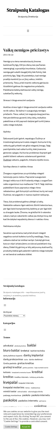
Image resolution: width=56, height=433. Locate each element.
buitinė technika (37, 350)
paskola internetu (40, 395)
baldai (31, 345)
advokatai (8, 345)
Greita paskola (9, 363)
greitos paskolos (28, 368)
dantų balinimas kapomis (12, 356)
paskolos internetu (28, 400)
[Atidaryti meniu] (28, 30)
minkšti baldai (9, 391)
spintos (40, 406)
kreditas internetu (22, 377)
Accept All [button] (26, 427)
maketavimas (35, 388)
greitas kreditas (26, 363)
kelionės (7, 372)
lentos (27, 388)
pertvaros (42, 401)
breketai (25, 350)
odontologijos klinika (35, 392)
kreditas (8, 376)
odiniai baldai (22, 392)
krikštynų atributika (36, 377)
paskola (26, 395)
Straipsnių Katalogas (28, 10)
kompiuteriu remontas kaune (21, 372)
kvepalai (10, 382)
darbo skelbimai (36, 359)
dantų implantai (33, 355)
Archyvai (7, 312)
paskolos (10, 400)
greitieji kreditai (12, 367)
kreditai (37, 372)
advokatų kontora (20, 346)
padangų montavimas (12, 395)
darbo (26, 359)
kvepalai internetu (26, 383)
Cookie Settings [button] (11, 427)
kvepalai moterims (13, 387)
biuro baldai (11, 350)
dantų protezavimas (13, 359)
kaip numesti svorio (41, 368)
